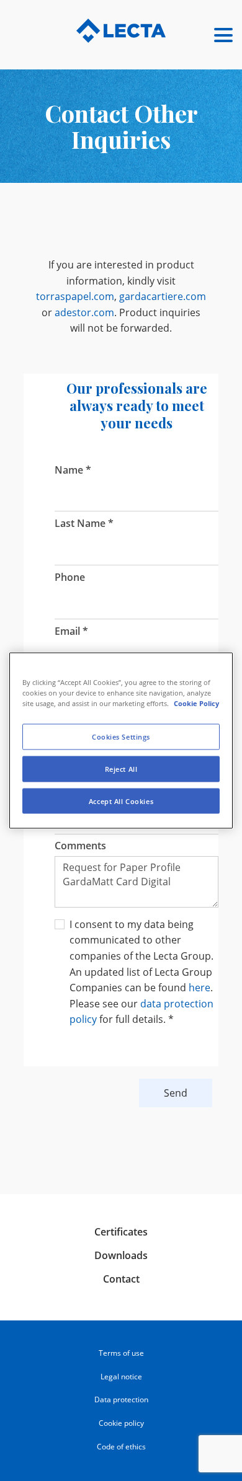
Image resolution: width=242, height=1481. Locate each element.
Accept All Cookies (121, 800)
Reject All (121, 768)
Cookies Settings (121, 736)
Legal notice (121, 1376)
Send (175, 1093)
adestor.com (84, 312)
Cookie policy (121, 1423)
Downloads (121, 1255)
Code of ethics (121, 1446)
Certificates (121, 1232)
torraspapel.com (75, 296)
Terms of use (121, 1353)
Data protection (121, 1399)
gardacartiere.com (162, 296)
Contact (121, 1279)
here (199, 987)
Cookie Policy (196, 702)
